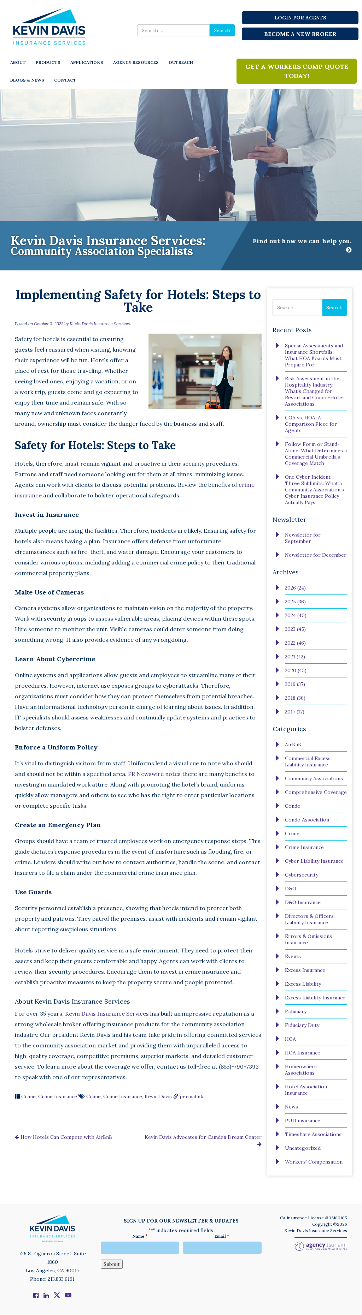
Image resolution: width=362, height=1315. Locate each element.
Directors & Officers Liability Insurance (309, 919)
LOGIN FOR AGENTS (300, 17)
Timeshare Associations (313, 1134)
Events (293, 956)
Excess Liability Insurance (315, 997)
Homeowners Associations (301, 1069)
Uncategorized (303, 1148)
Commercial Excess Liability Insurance (308, 761)
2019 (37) (295, 684)
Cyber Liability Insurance (314, 861)
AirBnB (293, 744)
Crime (28, 1096)
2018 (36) (295, 698)
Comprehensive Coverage (316, 792)
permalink (191, 1096)
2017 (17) (294, 712)
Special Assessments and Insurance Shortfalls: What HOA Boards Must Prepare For (314, 355)
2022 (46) (295, 643)
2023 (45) (295, 629)
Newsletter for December (315, 555)
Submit (112, 1264)
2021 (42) (295, 656)
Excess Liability (303, 984)
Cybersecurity (301, 875)
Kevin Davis (158, 1096)
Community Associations (314, 778)
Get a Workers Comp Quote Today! (296, 71)
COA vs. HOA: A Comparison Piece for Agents (311, 424)
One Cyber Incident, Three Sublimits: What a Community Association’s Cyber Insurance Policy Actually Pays (314, 490)
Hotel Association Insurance (306, 1089)
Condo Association (307, 820)
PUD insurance (302, 1120)
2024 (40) (295, 615)
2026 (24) (295, 588)
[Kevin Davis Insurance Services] (49, 26)
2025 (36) (295, 601)
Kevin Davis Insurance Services (100, 323)
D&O (290, 888)
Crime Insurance (57, 1096)
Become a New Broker (300, 33)
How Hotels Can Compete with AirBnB (65, 1137)
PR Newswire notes (154, 773)
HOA (290, 1039)
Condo (292, 806)
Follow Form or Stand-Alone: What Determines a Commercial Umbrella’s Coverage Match (316, 453)
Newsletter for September (303, 538)
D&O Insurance (303, 902)
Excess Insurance (305, 970)
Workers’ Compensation (314, 1162)
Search (222, 30)
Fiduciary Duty (302, 1025)
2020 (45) (295, 670)
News (291, 1107)
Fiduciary (295, 1011)
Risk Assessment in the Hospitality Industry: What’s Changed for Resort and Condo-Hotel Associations (314, 391)
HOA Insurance (302, 1053)
